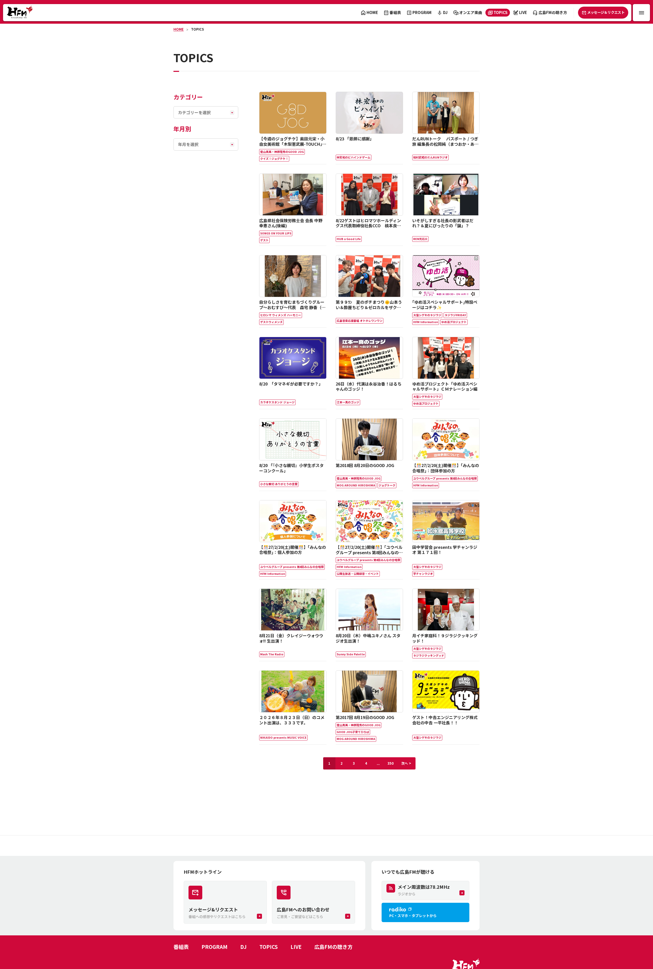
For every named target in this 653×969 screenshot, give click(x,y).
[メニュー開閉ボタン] (641, 12)
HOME (178, 29)
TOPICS (197, 29)
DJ (243, 946)
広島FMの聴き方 (333, 946)
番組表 (181, 946)
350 (390, 763)
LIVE (296, 946)
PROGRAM (215, 946)
